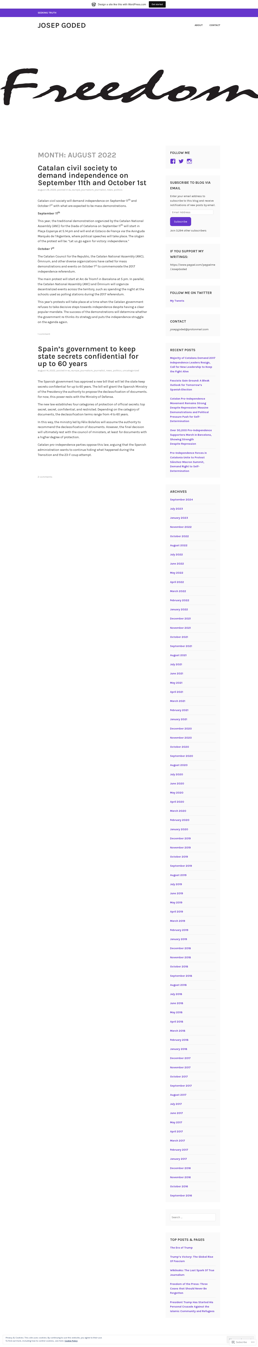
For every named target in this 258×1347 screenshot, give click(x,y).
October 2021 (179, 637)
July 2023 (176, 508)
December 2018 (180, 948)
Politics (118, 189)
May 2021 (176, 682)
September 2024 (181, 499)
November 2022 (181, 527)
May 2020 (176, 792)
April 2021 (176, 692)
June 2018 (176, 1003)
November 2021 (180, 627)
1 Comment (44, 334)
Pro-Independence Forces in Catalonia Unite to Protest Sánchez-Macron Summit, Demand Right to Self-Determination (188, 461)
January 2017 (178, 1158)
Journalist (100, 189)
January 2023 (179, 517)
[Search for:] (193, 1217)
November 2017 (180, 1067)
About (199, 25)
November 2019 (180, 847)
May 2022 (176, 572)
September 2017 (181, 1085)
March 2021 (177, 701)
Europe (76, 189)
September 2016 (181, 1195)
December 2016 (180, 1168)
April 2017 (176, 1131)
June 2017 (176, 1113)
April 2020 (177, 801)
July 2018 (176, 994)
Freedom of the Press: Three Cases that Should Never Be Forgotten (189, 1288)
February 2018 (179, 1039)
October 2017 (179, 1076)
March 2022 (178, 591)
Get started (157, 4)
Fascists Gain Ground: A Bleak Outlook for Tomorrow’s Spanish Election (189, 385)
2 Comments (45, 476)
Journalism (87, 189)
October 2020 (179, 746)
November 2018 (180, 957)
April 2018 (176, 1021)
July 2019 (176, 884)
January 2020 (179, 829)
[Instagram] (190, 161)
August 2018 (178, 985)
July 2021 (176, 664)
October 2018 (179, 966)
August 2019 (178, 875)
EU (69, 189)
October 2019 (179, 856)
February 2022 (179, 600)
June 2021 (176, 673)
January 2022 (179, 609)
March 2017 (177, 1140)
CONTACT (214, 25)
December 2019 (180, 838)
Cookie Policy (71, 1341)
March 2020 (178, 810)
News (110, 189)
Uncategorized (131, 370)
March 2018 (177, 1030)
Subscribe (180, 221)
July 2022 (176, 554)
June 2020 (177, 783)
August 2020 (179, 765)
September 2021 (181, 646)
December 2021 (180, 618)
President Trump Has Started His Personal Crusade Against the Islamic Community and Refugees (192, 1306)
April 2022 (177, 582)
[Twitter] (181, 161)
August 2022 (178, 545)
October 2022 (179, 536)
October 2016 (179, 1186)
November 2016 (180, 1177)
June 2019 (176, 893)
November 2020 (181, 737)
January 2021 (178, 719)
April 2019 (176, 911)
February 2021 (179, 710)
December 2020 (181, 728)
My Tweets (177, 300)
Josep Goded (62, 25)
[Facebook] (173, 161)
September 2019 (181, 865)
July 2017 (176, 1104)
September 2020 (181, 756)
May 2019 (176, 902)
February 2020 (179, 820)
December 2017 (180, 1058)
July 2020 (176, 774)
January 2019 (178, 939)
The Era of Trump (181, 1247)
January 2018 (178, 1049)
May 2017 (176, 1122)
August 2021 (178, 655)
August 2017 (178, 1094)
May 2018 (176, 1012)
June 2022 (177, 563)
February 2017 (179, 1149)
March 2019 (177, 921)
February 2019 (179, 930)
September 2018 (181, 975)
